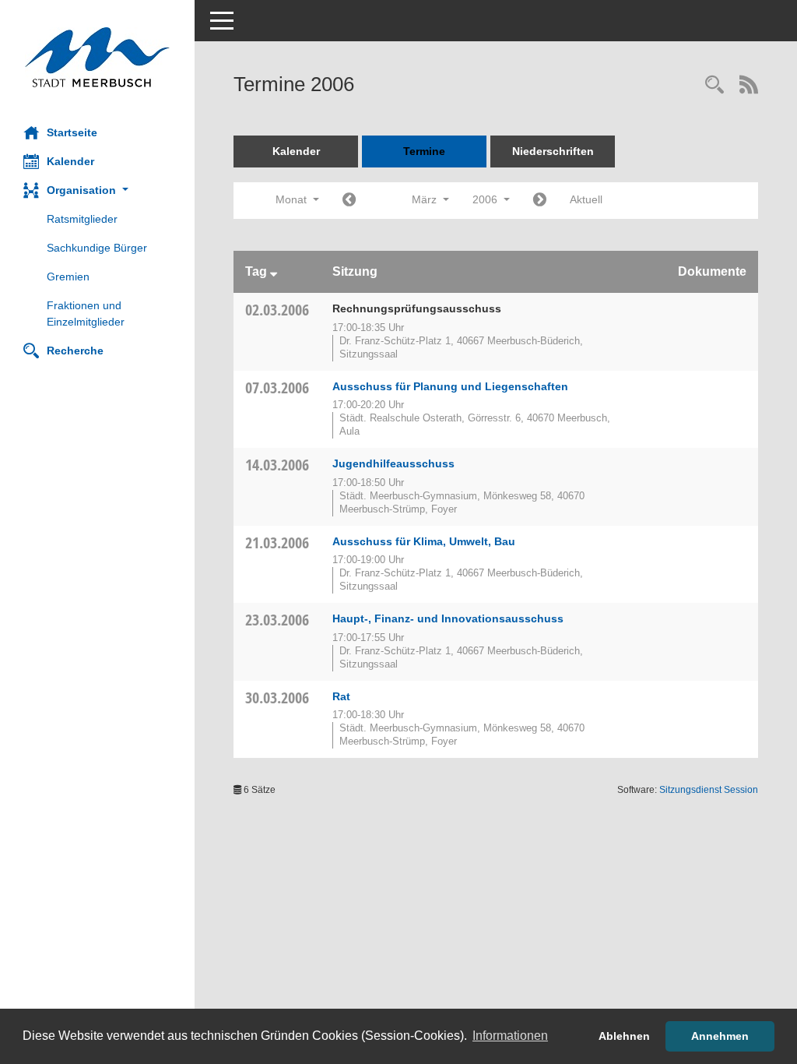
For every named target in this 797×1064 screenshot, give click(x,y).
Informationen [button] (510, 1035)
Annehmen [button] (720, 1036)
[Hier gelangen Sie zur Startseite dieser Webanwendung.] (97, 57)
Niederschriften (553, 151)
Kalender (70, 161)
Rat (341, 696)
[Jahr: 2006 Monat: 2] (349, 200)
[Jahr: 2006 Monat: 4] (539, 200)
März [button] (426, 199)
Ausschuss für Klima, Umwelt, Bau (423, 541)
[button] (97, 190)
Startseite (72, 132)
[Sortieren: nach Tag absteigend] (273, 271)
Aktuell (586, 199)
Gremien (68, 276)
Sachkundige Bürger (97, 247)
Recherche (75, 350)
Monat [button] (293, 199)
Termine (424, 151)
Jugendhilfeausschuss (393, 463)
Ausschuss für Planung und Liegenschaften (450, 386)
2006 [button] (486, 199)
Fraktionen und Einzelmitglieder (86, 313)
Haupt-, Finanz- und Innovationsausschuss (448, 618)
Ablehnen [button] (624, 1036)
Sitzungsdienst (708, 789)
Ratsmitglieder (82, 219)
